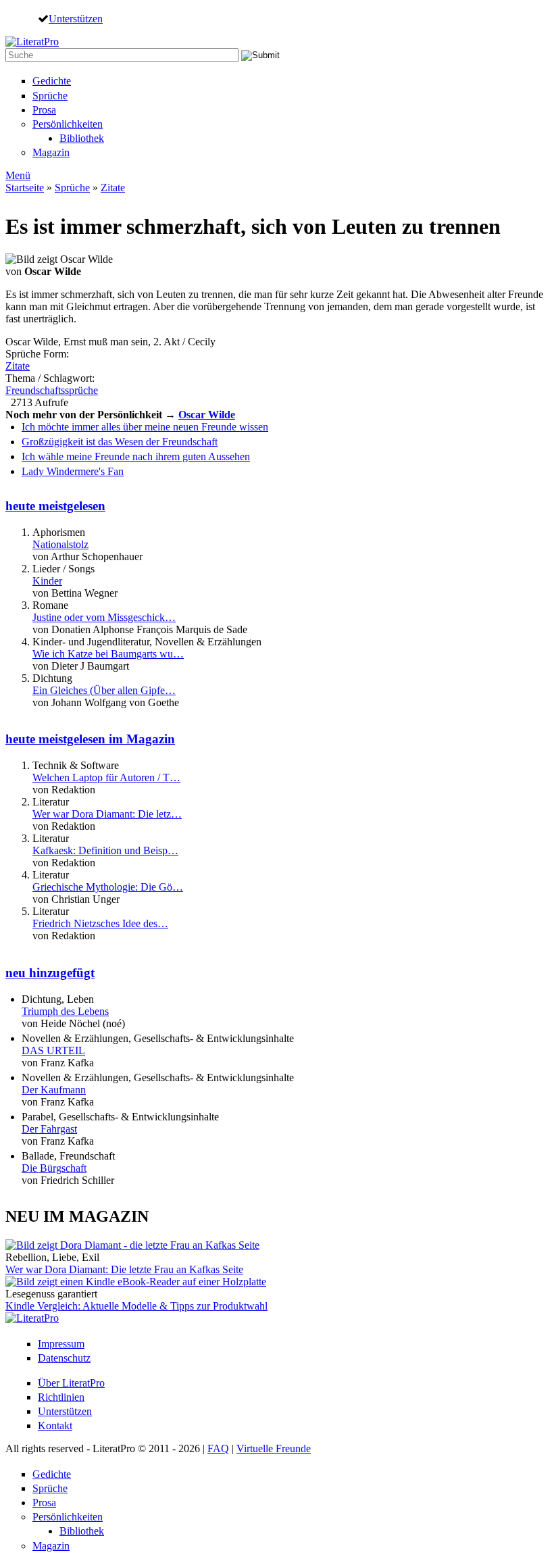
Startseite (24, 187)
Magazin (51, 152)
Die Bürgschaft (54, 1168)
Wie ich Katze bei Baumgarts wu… (108, 654)
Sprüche (50, 95)
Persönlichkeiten (67, 124)
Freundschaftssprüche (51, 390)
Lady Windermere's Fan (73, 471)
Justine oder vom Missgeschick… (104, 617)
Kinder (47, 581)
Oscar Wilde (206, 414)
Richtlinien (61, 1397)
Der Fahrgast (49, 1129)
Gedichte (51, 80)
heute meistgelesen (55, 506)
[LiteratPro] (32, 41)
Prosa (44, 110)
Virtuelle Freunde (273, 1448)
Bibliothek (81, 138)
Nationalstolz (60, 544)
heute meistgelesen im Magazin (90, 739)
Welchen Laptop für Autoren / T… (106, 777)
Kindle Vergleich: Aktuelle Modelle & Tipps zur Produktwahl (136, 1306)
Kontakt (55, 1425)
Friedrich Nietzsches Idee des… (100, 923)
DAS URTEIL (53, 1050)
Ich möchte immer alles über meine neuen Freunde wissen (145, 426)
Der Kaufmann (54, 1089)
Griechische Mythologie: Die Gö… (107, 887)
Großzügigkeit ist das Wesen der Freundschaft (120, 441)
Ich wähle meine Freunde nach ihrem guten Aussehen (136, 456)
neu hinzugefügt (50, 973)
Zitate (113, 187)
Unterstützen (76, 18)
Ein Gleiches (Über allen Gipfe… (104, 690)
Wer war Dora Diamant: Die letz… (107, 814)
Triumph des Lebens (65, 1011)
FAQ (218, 1448)
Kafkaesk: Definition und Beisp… (105, 850)
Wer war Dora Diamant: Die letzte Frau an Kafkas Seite (124, 1269)
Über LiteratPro (71, 1383)
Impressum (61, 1343)
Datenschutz (64, 1358)
